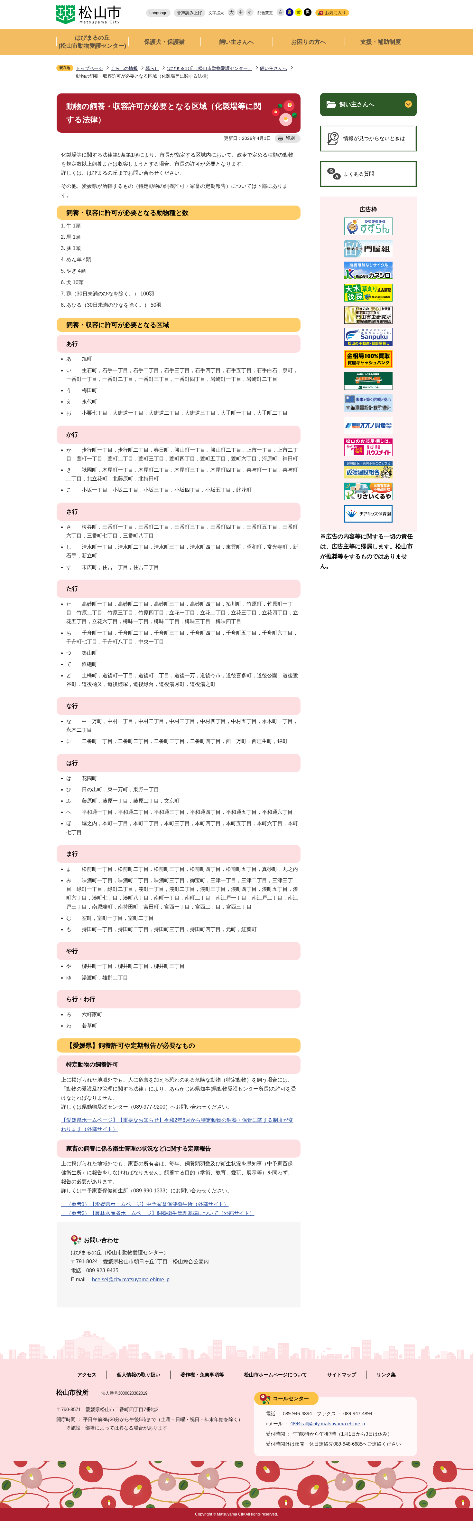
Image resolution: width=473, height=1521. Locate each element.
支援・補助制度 (380, 42)
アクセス (87, 1374)
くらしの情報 (124, 68)
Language (158, 12)
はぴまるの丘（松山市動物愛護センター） (209, 68)
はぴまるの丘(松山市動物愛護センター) (92, 41)
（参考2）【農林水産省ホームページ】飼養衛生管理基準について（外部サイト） (158, 1213)
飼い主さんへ (236, 42)
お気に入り (335, 12)
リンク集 (386, 1374)
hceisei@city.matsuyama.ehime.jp (131, 1279)
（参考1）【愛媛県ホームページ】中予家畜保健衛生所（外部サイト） (145, 1204)
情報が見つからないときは (374, 138)
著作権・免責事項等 (202, 1374)
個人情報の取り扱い (138, 1374)
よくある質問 (358, 174)
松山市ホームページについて (275, 1374)
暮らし (152, 68)
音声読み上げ (189, 12)
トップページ (89, 68)
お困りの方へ (308, 42)
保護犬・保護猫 (164, 42)
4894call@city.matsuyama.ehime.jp (327, 1423)
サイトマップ (341, 1374)
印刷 (290, 137)
